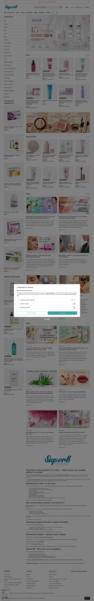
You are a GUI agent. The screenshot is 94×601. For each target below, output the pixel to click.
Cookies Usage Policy (50, 292)
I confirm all (62, 313)
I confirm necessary (31, 313)
